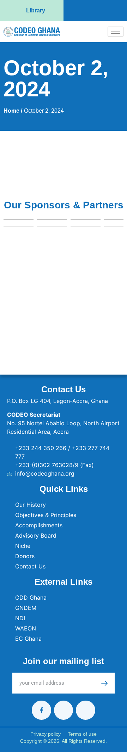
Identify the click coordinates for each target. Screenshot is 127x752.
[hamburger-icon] (115, 32)
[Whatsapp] (85, 710)
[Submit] (108, 683)
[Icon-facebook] (41, 710)
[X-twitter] (63, 710)
